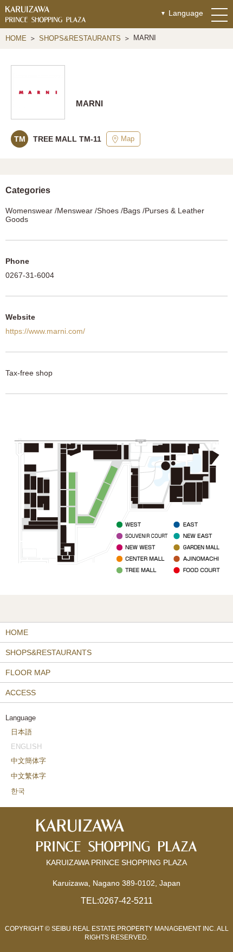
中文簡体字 (28, 761)
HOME (16, 38)
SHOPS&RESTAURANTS (80, 38)
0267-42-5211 (126, 900)
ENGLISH (26, 746)
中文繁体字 (28, 776)
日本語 (21, 732)
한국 (18, 791)
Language (186, 13)
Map (127, 139)
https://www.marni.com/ (45, 331)
